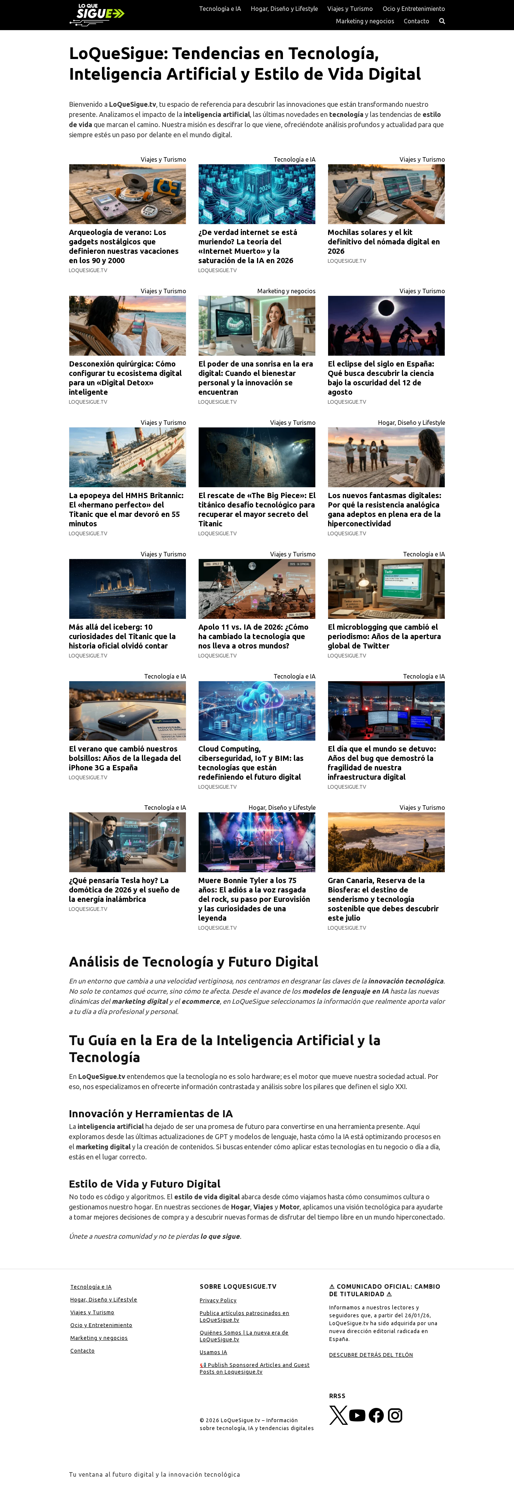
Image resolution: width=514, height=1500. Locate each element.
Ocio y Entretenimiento (414, 8)
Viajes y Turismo (350, 8)
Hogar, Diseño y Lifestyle (284, 8)
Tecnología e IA (220, 8)
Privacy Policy (218, 1300)
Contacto (416, 21)
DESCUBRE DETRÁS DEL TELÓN (371, 1355)
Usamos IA (213, 1352)
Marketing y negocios (365, 21)
